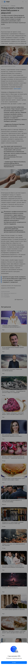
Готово (14, 662)
